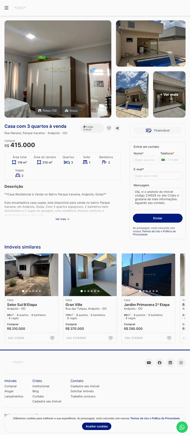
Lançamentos (13, 396)
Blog (35, 391)
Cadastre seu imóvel (85, 386)
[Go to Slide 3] (30, 291)
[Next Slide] (54, 275)
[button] (31, 275)
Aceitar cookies (97, 426)
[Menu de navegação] (6, 8)
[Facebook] (159, 362)
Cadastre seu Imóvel (46, 401)
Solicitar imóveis (82, 391)
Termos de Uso (151, 231)
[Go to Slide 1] (23, 291)
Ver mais (60, 219)
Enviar (157, 218)
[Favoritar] (109, 128)
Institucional (40, 386)
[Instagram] (181, 362)
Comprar (10, 386)
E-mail (139, 169)
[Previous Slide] (9, 275)
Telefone (167, 153)
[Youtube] (148, 362)
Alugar (9, 391)
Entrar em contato (146, 147)
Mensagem (141, 185)
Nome (138, 153)
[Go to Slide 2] (26, 291)
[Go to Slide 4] (33, 291)
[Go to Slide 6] (40, 291)
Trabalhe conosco (83, 396)
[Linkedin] (170, 362)
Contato (38, 396)
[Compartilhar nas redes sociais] (117, 128)
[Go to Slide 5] (36, 291)
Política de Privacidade (166, 418)
